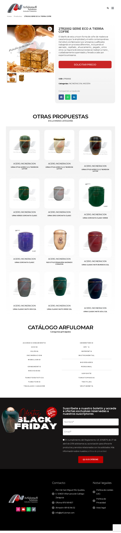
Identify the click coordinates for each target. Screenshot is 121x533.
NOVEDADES (86, 362)
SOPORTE (87, 373)
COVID (34, 347)
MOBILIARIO (34, 360)
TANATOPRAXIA (86, 378)
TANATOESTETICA (34, 378)
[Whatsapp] (28, 509)
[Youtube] (23, 509)
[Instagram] (18, 509)
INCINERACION (75, 84)
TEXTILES (87, 382)
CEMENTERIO (86, 343)
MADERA (86, 84)
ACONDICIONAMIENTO (34, 343)
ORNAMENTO (34, 366)
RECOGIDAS (34, 371)
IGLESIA (34, 351)
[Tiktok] (34, 509)
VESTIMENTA (86, 386)
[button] (50, 29)
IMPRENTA (86, 351)
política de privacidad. (97, 451)
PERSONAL (86, 366)
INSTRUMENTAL (86, 355)
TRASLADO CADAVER (34, 386)
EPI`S (87, 347)
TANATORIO (34, 382)
